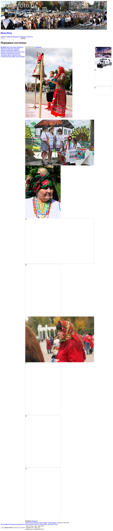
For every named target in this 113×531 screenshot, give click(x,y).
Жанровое (20, 47)
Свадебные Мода (6, 55)
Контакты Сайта (53, 524)
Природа (3, 53)
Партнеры (23, 36)
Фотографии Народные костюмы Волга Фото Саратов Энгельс (20, 524)
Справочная (4, 56)
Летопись (17, 48)
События (9, 36)
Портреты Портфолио (7, 52)
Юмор (23, 56)
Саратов (17, 53)
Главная (3, 36)
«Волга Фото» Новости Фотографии (36, 522)
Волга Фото (6, 33)
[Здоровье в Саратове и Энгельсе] (103, 52)
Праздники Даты (19, 52)
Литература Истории (7, 50)
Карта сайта (43, 524)
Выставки (14, 47)
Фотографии (52, 522)
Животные (4, 48)
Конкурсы (16, 36)
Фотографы (11, 56)
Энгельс (18, 56)
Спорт (19, 55)
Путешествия (10, 53)
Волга (8, 47)
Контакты (30, 36)
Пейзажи (16, 50)
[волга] (103, 63)
